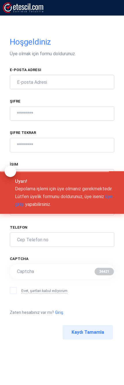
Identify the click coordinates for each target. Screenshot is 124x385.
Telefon (19, 227)
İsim (14, 164)
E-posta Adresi (26, 70)
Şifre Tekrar (23, 132)
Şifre (15, 101)
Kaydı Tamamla (88, 332)
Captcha (19, 259)
